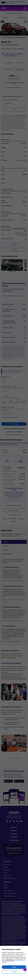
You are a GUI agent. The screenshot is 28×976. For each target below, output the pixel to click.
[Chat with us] (25, 969)
